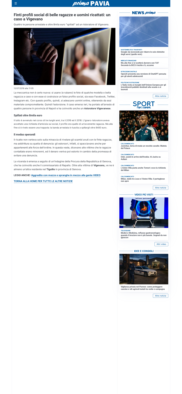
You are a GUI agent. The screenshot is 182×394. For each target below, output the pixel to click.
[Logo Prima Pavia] (91, 3)
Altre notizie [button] (160, 96)
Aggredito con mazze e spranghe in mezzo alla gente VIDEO (66, 175)
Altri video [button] (161, 244)
